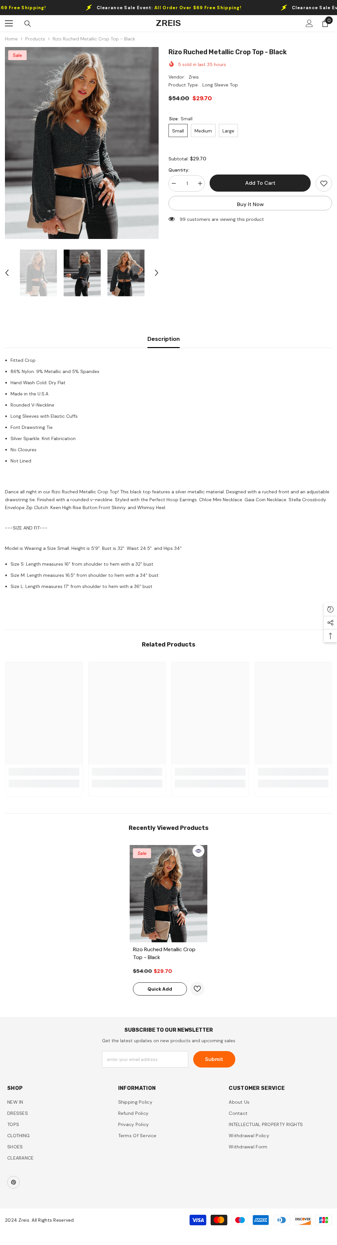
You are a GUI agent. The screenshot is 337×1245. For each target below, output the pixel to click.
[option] (82, 143)
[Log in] (309, 23)
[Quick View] (198, 851)
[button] (7, 273)
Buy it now (250, 204)
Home (11, 39)
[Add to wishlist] (324, 183)
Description (163, 339)
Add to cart (260, 182)
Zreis (194, 77)
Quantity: (178, 170)
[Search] (28, 24)
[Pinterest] (13, 1182)
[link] (44, 772)
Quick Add (159, 989)
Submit (214, 1059)
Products (35, 39)
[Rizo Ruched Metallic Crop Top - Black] (169, 893)
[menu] (9, 23)
